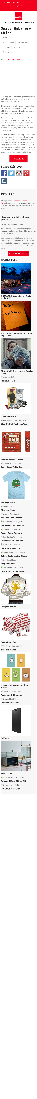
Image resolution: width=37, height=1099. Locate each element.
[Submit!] (19, 173)
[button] (10, 2)
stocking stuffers (9, 52)
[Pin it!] (26, 173)
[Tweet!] (11, 173)
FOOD (5, 37)
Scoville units (19, 47)
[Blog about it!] (4, 181)
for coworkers (23, 43)
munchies (6, 47)
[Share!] (4, 173)
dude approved (8, 43)
